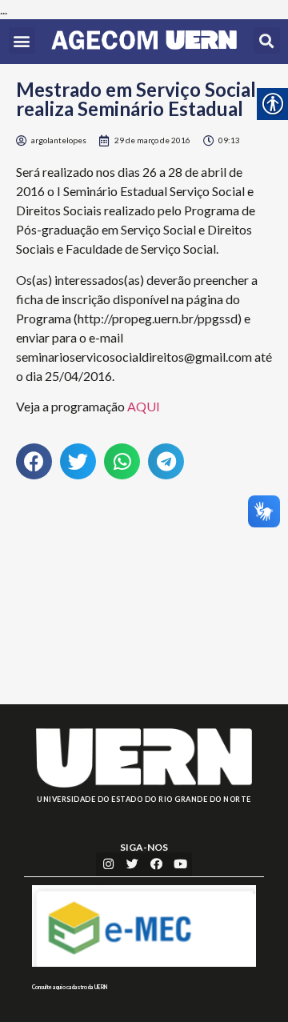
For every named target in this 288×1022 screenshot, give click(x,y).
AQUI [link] (143, 406)
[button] (22, 40)
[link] (144, 41)
